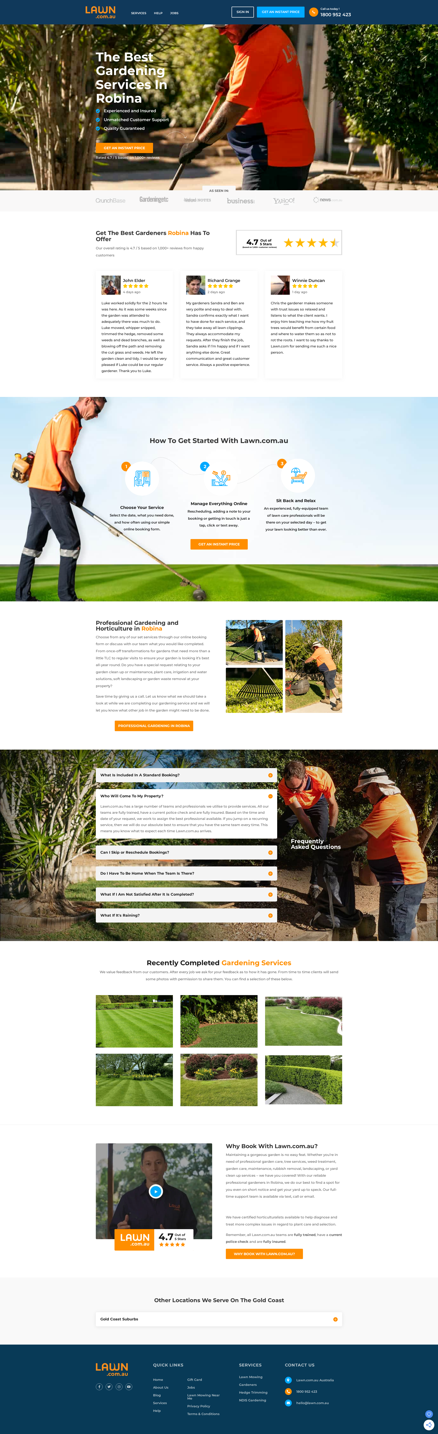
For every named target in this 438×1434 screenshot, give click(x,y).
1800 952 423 (336, 14)
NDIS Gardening (252, 1400)
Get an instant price (219, 544)
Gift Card (194, 1380)
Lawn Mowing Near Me (203, 1396)
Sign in (243, 12)
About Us (160, 1387)
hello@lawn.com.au (312, 1403)
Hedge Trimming (253, 1392)
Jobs (174, 13)
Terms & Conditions (203, 1414)
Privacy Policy (198, 1406)
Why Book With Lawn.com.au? (264, 1254)
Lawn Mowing (251, 1377)
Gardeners (248, 1385)
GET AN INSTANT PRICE (281, 12)
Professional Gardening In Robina (154, 726)
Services (138, 13)
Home (158, 1380)
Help (158, 13)
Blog (157, 1395)
